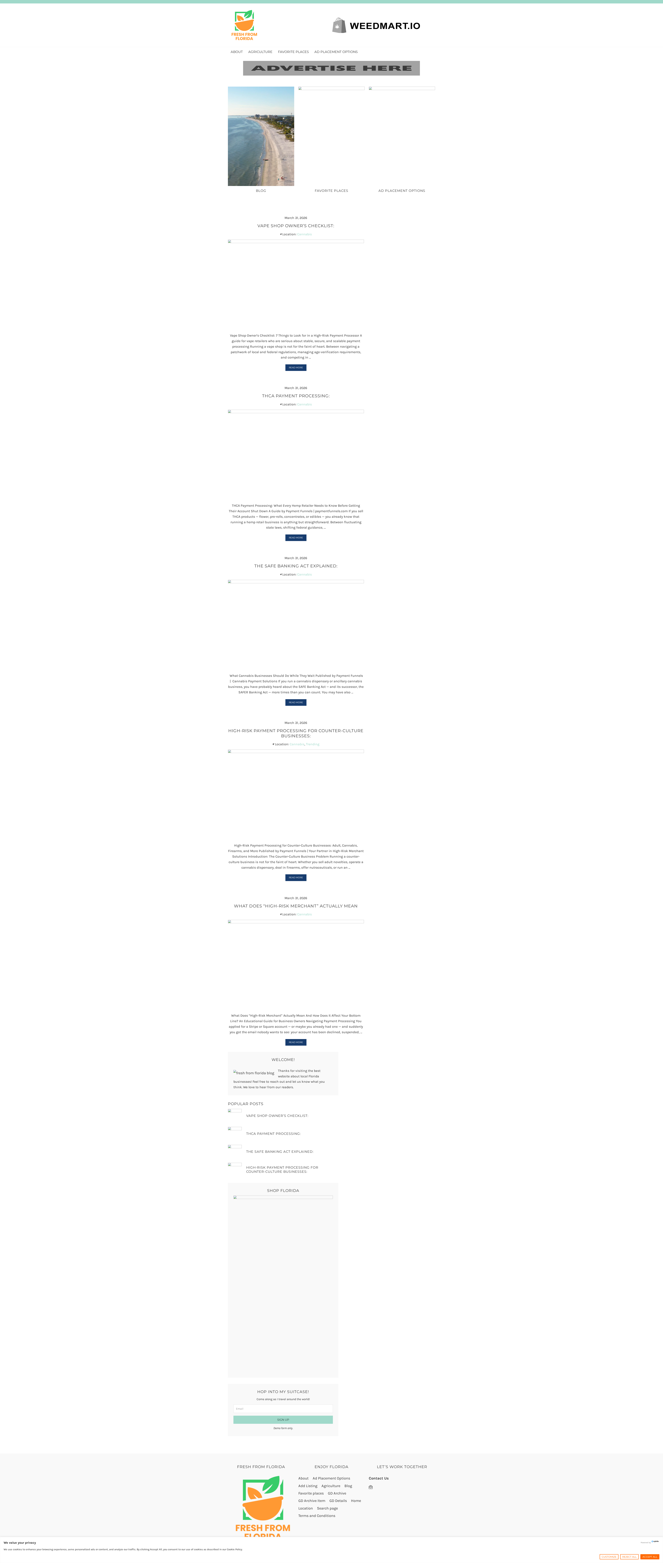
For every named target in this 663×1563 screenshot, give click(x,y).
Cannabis (304, 234)
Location (305, 1508)
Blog (261, 191)
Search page (327, 1508)
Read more (297, 368)
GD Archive (337, 1493)
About (303, 1478)
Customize (609, 1556)
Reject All (629, 1556)
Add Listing (307, 1486)
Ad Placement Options (401, 191)
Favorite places (331, 191)
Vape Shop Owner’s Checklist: (295, 225)
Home (356, 1500)
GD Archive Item (311, 1500)
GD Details (338, 1500)
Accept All (649, 1556)
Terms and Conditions (316, 1515)
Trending (312, 744)
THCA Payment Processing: (296, 395)
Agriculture (330, 1486)
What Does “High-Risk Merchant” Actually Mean (296, 905)
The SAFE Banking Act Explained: (296, 565)
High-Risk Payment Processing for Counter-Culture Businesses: (295, 733)
